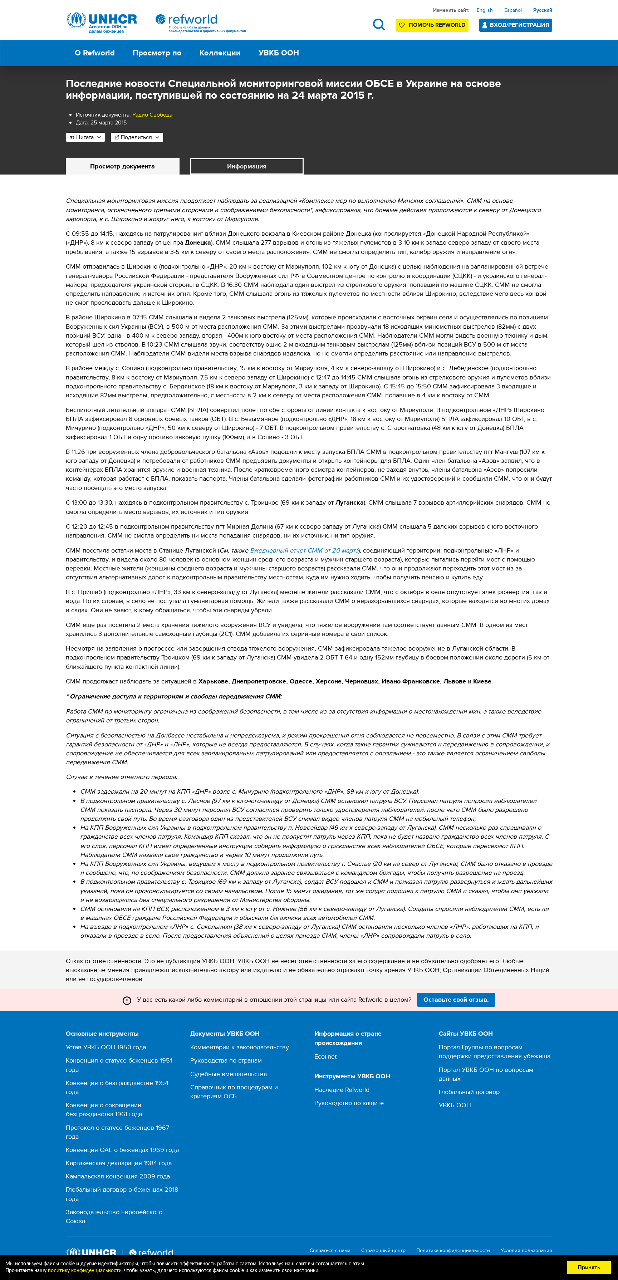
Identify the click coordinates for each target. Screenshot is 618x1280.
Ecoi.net (325, 1056)
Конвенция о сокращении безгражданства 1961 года (104, 1109)
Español (513, 10)
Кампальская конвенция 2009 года (118, 1176)
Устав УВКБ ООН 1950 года (106, 1047)
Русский (542, 10)
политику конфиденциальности (85, 1270)
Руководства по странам (226, 1060)
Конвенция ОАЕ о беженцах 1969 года (122, 1149)
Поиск (379, 24)
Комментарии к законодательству (239, 1047)
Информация (246, 166)
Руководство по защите (349, 1102)
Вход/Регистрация (519, 25)
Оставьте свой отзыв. (456, 999)
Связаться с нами (330, 1250)
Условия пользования (526, 1250)
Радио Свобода (152, 115)
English (485, 10)
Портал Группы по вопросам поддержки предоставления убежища (494, 1051)
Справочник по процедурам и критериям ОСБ (234, 1091)
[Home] (156, 22)
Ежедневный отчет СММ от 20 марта (304, 550)
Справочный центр (383, 1250)
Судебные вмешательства (228, 1073)
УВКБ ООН (455, 1104)
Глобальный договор (469, 1091)
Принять (589, 1267)
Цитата (85, 137)
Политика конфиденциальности (453, 1250)
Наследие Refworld (341, 1089)
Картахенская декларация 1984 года (119, 1162)
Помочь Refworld (437, 25)
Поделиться (136, 137)
